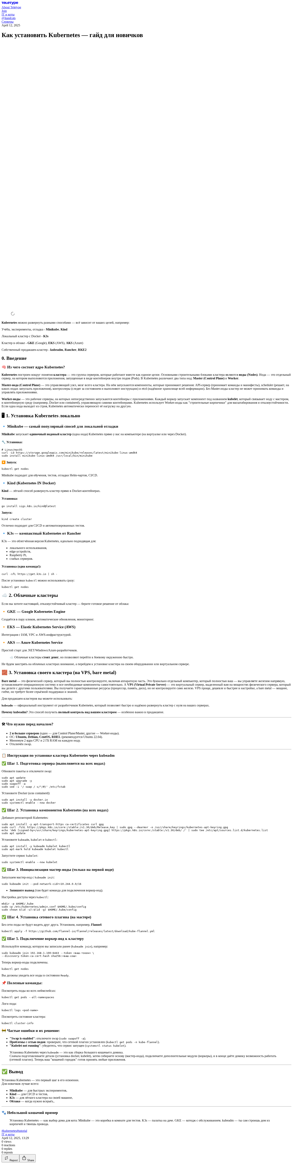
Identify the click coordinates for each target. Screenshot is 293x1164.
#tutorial (22, 1130)
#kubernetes (9, 1130)
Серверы (8, 21)
